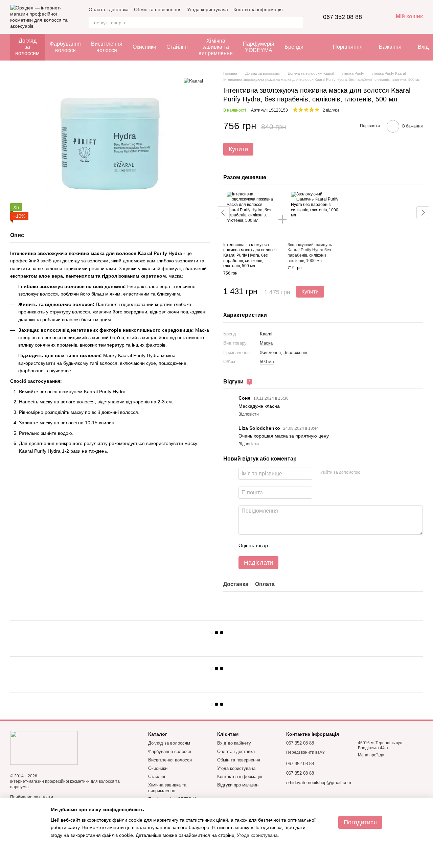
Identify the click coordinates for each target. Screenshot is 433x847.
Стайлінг (177, 47)
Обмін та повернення (158, 9)
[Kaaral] (193, 81)
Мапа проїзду (371, 755)
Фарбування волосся (65, 47)
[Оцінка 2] (289, 545)
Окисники (144, 47)
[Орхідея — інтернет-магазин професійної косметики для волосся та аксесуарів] (44, 747)
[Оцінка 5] (322, 545)
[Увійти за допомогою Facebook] (368, 473)
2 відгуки (331, 110)
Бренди (293, 47)
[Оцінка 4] (311, 545)
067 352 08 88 (342, 17)
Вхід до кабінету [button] (234, 743)
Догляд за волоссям (27, 47)
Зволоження (296, 352)
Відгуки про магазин (237, 784)
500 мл (267, 361)
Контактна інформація (258, 9)
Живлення (270, 352)
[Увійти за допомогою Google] (378, 473)
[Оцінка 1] (279, 545)
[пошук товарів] (297, 22)
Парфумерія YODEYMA (258, 47)
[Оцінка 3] (300, 545)
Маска (266, 343)
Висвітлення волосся (106, 47)
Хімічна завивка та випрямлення (216, 47)
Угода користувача (207, 9)
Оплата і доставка (109, 9)
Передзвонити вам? (305, 752)
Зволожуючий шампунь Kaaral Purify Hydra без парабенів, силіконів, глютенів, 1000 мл (310, 252)
